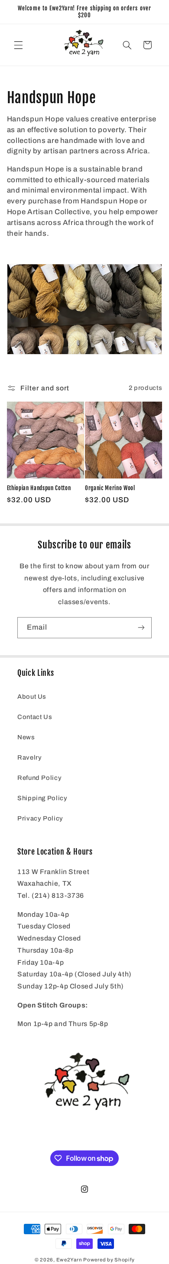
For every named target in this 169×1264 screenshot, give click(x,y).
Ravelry (29, 757)
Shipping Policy (42, 798)
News (26, 737)
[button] (18, 45)
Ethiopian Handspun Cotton (39, 488)
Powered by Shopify (108, 1259)
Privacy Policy (40, 818)
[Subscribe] (141, 627)
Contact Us (34, 716)
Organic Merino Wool (110, 488)
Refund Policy (39, 777)
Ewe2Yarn (69, 1259)
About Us (31, 696)
